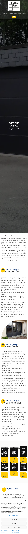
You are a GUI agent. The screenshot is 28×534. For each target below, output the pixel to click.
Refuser (14, 523)
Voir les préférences (14, 527)
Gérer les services (13, 515)
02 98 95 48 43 (22, 13)
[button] (26, 500)
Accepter (14, 519)
